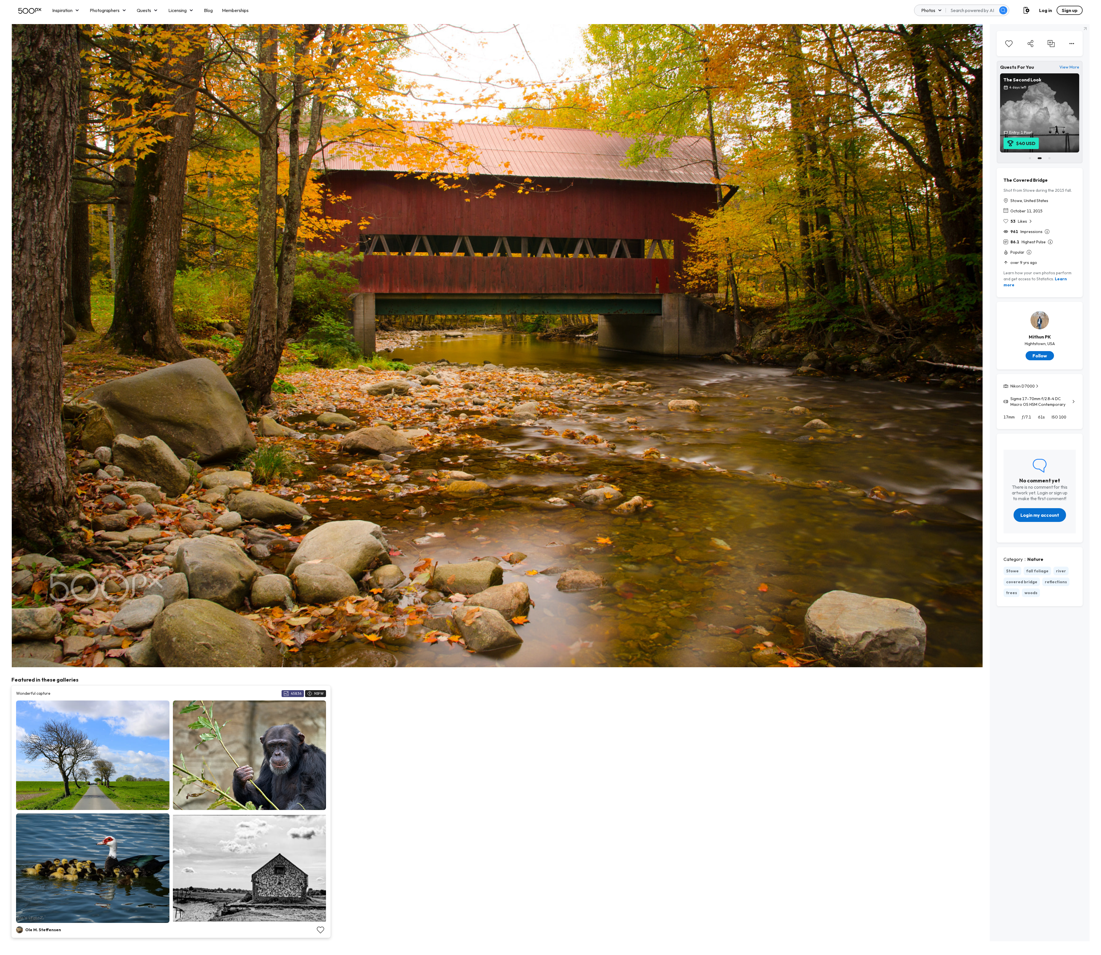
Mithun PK (1040, 337)
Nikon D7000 (1022, 386)
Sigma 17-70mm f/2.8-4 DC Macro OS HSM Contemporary (1037, 401)
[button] (1003, 10)
